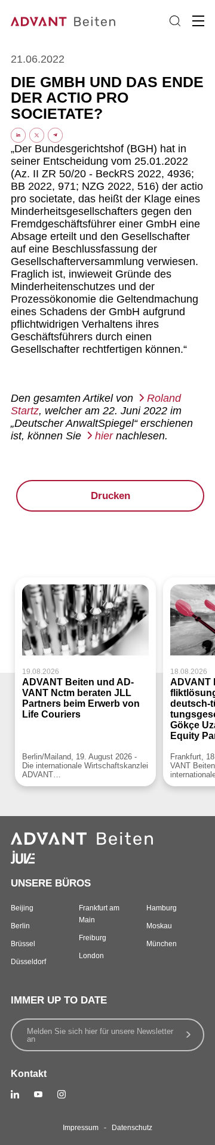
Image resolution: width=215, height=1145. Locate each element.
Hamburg (161, 908)
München (161, 944)
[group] (85, 681)
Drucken (110, 495)
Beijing (22, 908)
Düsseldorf (28, 962)
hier (104, 436)
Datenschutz (132, 1128)
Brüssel (23, 944)
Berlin (20, 926)
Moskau (159, 926)
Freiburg (92, 938)
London (91, 956)
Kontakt (29, 1074)
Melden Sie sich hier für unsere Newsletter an (100, 1035)
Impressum (81, 1128)
